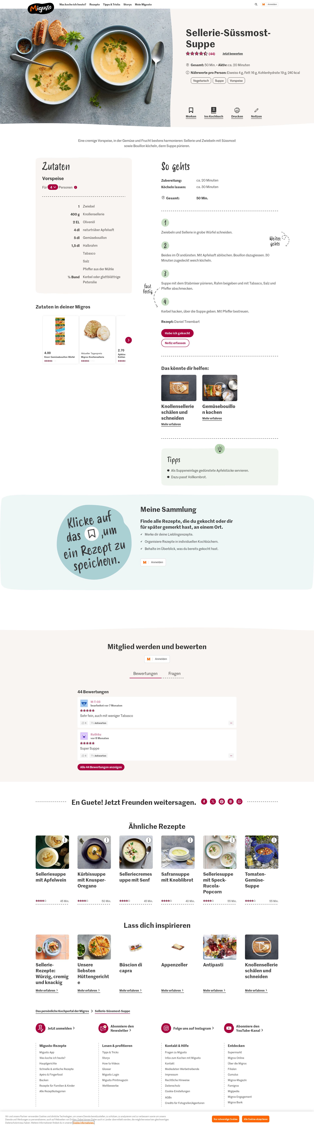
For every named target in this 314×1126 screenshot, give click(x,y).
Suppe (219, 81)
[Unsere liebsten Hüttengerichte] (94, 964)
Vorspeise (236, 81)
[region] (157, 1118)
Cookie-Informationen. (83, 1122)
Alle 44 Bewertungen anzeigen (101, 767)
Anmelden (272, 4)
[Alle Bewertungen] (197, 53)
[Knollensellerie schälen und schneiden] (261, 964)
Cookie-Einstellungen (177, 1091)
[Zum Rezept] (52, 870)
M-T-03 (95, 702)
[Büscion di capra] (136, 964)
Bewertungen (145, 673)
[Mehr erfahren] (178, 415)
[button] (84, 703)
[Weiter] (128, 340)
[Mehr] (231, 723)
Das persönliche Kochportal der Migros (62, 1011)
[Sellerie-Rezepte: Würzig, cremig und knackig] (52, 964)
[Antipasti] (219, 964)
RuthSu (96, 734)
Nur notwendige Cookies (225, 1118)
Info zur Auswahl (75, 187)
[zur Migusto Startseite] (41, 6)
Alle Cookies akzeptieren (256, 1118)
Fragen (174, 673)
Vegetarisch (201, 81)
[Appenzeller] (178, 964)
